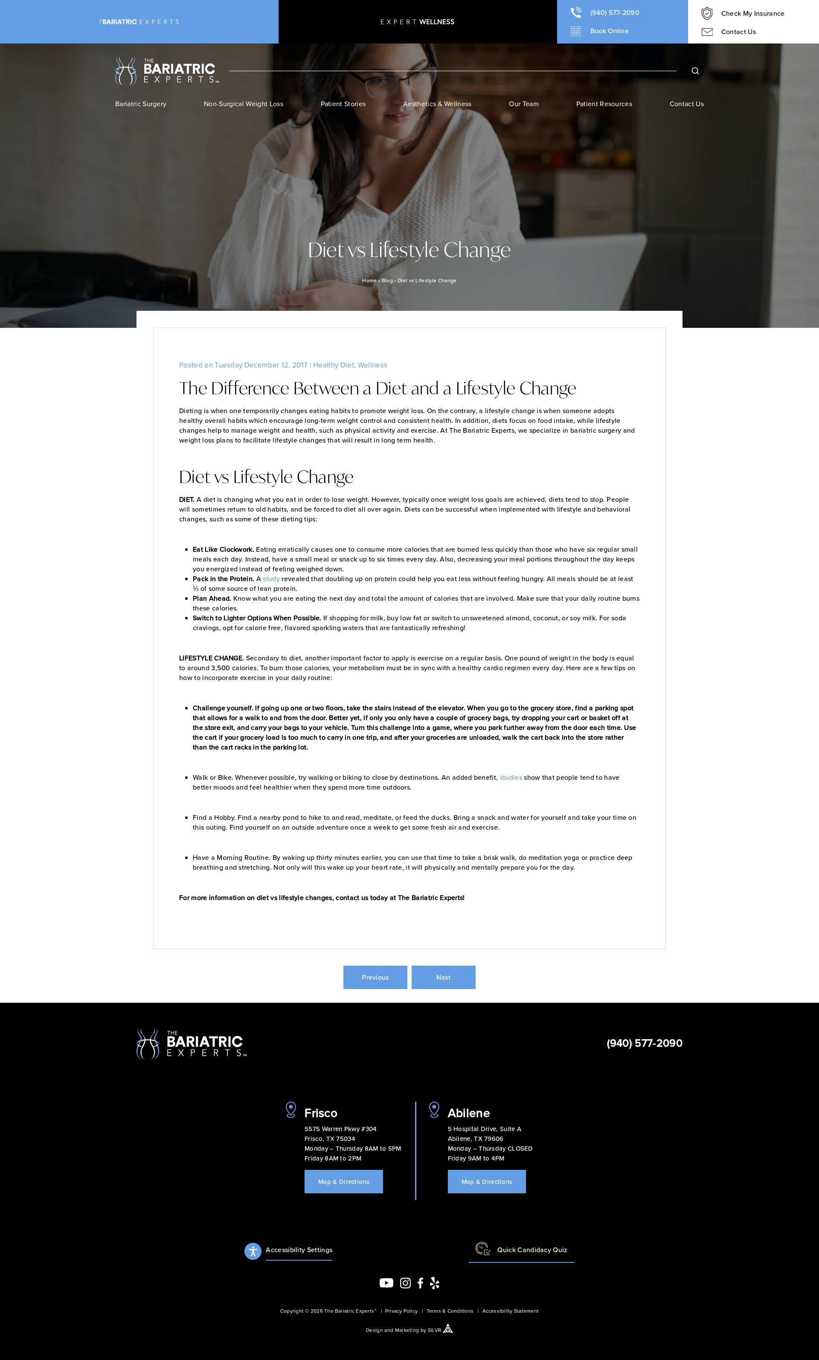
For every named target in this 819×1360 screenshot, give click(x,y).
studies (511, 777)
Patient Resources (604, 103)
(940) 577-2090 (644, 1042)
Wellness (373, 365)
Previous (375, 977)
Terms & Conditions (450, 1310)
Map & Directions (343, 1181)
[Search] (695, 70)
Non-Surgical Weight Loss (243, 103)
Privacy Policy (401, 1310)
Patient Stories (343, 103)
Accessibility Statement (510, 1310)
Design (374, 1329)
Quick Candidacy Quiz (532, 1249)
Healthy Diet (333, 365)
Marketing (407, 1329)
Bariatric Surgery (140, 103)
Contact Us (687, 103)
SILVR (434, 1329)
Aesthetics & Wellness (437, 103)
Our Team (524, 103)
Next (443, 977)
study (271, 578)
